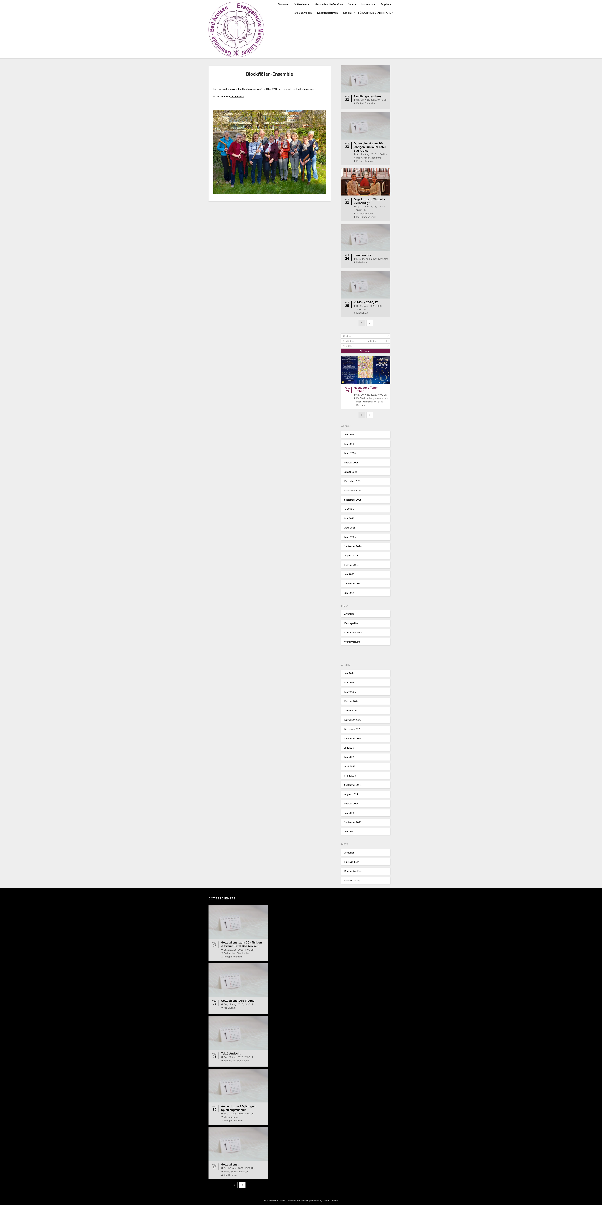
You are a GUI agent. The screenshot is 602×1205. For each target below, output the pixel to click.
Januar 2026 (350, 471)
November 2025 (352, 490)
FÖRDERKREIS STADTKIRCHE (374, 12)
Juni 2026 (349, 434)
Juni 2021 (349, 592)
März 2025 (350, 537)
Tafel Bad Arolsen (302, 12)
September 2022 (353, 583)
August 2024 (351, 555)
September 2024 (353, 546)
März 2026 (350, 453)
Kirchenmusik (368, 4)
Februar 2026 (351, 462)
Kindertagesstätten (327, 12)
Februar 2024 (351, 564)
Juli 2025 (349, 508)
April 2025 (349, 527)
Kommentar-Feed (353, 632)
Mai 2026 (349, 443)
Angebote (386, 4)
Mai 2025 (349, 518)
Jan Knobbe (237, 96)
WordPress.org (352, 641)
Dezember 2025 (352, 481)
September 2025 (353, 499)
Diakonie (348, 12)
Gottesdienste (301, 4)
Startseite (283, 4)
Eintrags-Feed (351, 623)
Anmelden (349, 613)
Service (352, 4)
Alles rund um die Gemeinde (328, 4)
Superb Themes (330, 1200)
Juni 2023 (349, 574)
